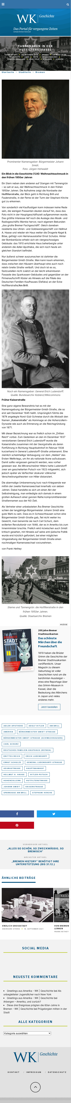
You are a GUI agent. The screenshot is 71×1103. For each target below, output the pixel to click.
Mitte (35, 57)
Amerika (8, 732)
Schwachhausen (50, 57)
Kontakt (14, 1072)
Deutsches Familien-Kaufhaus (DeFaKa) (27, 750)
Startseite (8, 72)
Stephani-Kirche (42, 793)
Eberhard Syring (11, 929)
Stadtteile (34, 59)
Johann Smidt (12, 787)
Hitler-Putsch (39, 774)
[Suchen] (68, 4)
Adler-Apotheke (13, 726)
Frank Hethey (11, 55)
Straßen (47, 59)
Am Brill (55, 726)
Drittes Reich (12, 756)
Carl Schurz (11, 744)
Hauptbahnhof (35, 768)
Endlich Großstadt (14, 926)
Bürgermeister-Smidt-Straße (37, 732)
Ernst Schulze (12, 762)
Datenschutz (57, 1072)
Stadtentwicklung (16, 59)
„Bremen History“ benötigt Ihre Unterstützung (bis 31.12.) (35, 863)
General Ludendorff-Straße (44, 762)
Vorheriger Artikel (35, 844)
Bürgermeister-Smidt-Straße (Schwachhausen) (33, 738)
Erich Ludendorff (36, 756)
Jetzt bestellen (49, 706)
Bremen (45, 55)
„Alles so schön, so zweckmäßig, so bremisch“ (35, 850)
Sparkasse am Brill (15, 793)
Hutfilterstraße (37, 780)
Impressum (33, 1072)
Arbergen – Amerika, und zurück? (22, 1001)
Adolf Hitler (36, 726)
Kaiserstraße (34, 787)
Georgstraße (12, 768)
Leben (26, 57)
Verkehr (59, 59)
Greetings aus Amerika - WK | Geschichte (30, 990)
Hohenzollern (12, 780)
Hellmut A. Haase (14, 774)
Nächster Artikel (35, 857)
